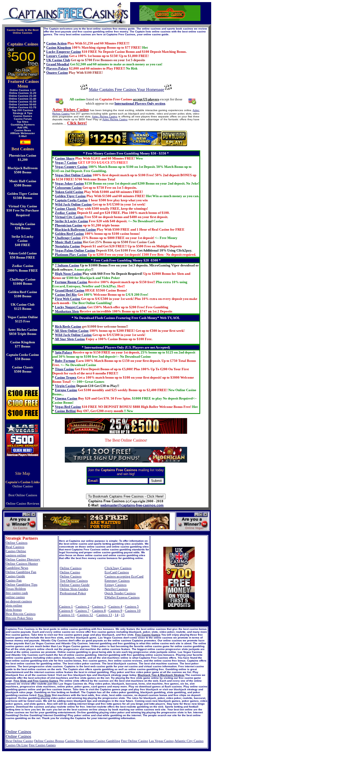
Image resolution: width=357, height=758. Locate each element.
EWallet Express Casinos (122, 597)
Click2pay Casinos (118, 568)
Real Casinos (15, 547)
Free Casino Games (147, 634)
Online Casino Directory (23, 559)
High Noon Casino (68, 274)
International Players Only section (139, 103)
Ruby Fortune (65, 361)
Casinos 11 (67, 615)
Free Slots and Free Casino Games (36, 680)
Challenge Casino (68, 238)
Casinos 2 (82, 606)
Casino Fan (14, 580)
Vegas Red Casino (68, 407)
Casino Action (56, 43)
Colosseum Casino (68, 188)
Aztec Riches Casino (104, 116)
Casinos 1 (66, 606)
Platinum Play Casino (71, 255)
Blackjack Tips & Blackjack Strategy (161, 675)
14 (116, 615)
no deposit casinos (19, 601)
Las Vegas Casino (161, 741)
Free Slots (44, 695)
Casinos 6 (66, 611)
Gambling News (17, 568)
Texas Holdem (16, 589)
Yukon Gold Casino (69, 192)
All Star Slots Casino (70, 339)
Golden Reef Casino (69, 234)
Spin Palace (63, 352)
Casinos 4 (115, 606)
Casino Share (64, 158)
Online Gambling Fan (21, 572)
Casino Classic (65, 208)
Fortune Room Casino (71, 282)
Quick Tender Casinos (120, 593)
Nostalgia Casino (67, 246)
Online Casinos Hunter (22, 564)
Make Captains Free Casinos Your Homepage (126, 89)
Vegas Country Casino (71, 167)
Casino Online (16, 551)
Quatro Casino (57, 73)
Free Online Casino (134, 741)
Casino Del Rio (66, 295)
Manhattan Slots (67, 311)
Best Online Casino (19, 741)
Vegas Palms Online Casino (75, 250)
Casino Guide (15, 576)
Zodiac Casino (65, 213)
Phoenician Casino (68, 225)
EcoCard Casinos (117, 572)
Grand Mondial (57, 64)
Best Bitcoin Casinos (21, 614)
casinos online (16, 555)
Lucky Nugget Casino (71, 307)
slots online (14, 605)
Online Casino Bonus (49, 741)
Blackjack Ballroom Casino (75, 229)
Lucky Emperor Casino (63, 52)
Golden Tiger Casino (70, 196)
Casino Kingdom (58, 47)
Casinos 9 (115, 611)
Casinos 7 (82, 611)
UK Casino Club (58, 60)
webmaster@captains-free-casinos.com (132, 505)
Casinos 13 (104, 615)
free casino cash (17, 593)
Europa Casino (66, 390)
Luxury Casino (57, 56)
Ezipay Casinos (115, 585)
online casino (15, 597)
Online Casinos (16, 543)
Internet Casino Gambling (102, 741)
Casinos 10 (133, 611)
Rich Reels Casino (68, 326)
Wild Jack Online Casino (73, 204)
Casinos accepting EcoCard (124, 576)
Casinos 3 (99, 606)
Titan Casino (64, 369)
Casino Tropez (65, 377)
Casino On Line (17, 745)
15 (123, 615)
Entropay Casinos (117, 581)
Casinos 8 (99, 611)
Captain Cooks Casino (71, 200)
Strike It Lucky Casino (71, 221)
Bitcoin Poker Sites (19, 618)
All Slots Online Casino (72, 331)
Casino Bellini (65, 411)
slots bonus (14, 610)
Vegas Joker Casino (69, 183)
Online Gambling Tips (21, 584)
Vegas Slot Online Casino (73, 175)
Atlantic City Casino (189, 741)
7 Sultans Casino (67, 265)
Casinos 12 (85, 615)
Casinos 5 (132, 606)
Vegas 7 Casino (66, 162)
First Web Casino (67, 299)
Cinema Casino (66, 398)
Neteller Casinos (116, 589)
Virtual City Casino (69, 217)
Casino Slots (74, 741)
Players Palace (57, 68)
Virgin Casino (65, 386)
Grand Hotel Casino (69, 290)
